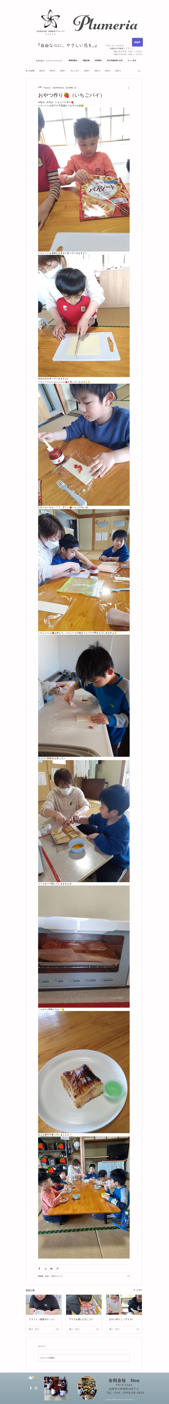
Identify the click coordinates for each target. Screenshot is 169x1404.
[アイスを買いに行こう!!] (84, 1305)
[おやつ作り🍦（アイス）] (124, 1305)
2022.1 (118, 71)
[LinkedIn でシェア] (51, 1268)
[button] (86, 59)
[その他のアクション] (128, 87)
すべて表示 (137, 1290)
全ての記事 (30, 71)
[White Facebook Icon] (31, 1388)
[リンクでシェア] (57, 1268)
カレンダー (75, 71)
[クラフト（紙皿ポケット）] (44, 1305)
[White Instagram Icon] (36, 1388)
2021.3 (97, 71)
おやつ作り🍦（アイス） (121, 1319)
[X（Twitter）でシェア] (45, 1268)
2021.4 (87, 71)
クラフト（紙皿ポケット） (42, 1319)
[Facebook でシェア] (39, 1268)
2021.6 (52, 71)
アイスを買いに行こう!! (81, 1319)
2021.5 (42, 71)
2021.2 (107, 71)
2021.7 (63, 71)
